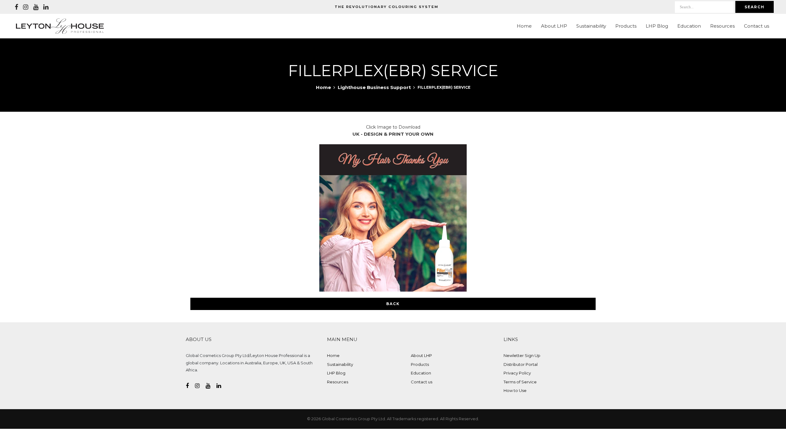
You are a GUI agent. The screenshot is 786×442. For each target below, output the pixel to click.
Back (393, 303)
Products (625, 26)
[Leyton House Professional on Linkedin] (46, 7)
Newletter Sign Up (522, 355)
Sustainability (591, 26)
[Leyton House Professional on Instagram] (26, 7)
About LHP (554, 26)
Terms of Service (520, 381)
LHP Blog (657, 26)
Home (524, 26)
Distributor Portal (521, 364)
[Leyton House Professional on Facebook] (16, 7)
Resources (722, 26)
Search (755, 7)
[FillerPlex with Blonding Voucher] (393, 217)
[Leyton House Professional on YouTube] (36, 7)
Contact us (756, 26)
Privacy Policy (517, 372)
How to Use (515, 390)
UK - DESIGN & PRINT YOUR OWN (393, 134)
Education (689, 26)
